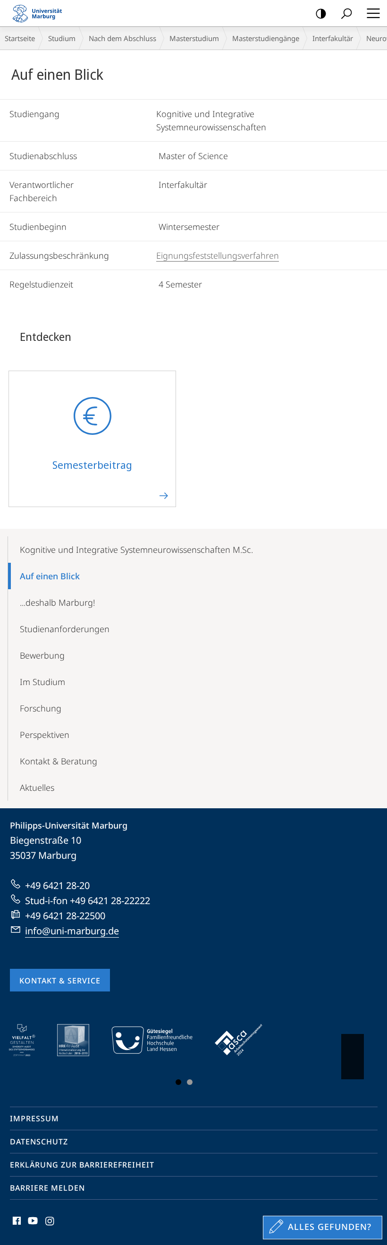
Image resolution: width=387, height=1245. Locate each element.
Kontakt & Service (60, 980)
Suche (346, 13)
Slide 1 (178, 1082)
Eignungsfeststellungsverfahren (217, 255)
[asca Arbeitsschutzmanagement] (245, 1040)
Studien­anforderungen (64, 629)
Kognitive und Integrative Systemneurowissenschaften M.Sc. (136, 549)
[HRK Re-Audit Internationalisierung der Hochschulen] (79, 1040)
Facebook (16, 1226)
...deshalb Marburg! (57, 602)
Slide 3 (190, 1082)
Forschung (40, 708)
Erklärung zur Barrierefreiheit (82, 1165)
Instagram (50, 1226)
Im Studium (42, 681)
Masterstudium (194, 38)
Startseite (20, 38)
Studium (62, 38)
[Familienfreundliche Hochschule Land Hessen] (158, 1040)
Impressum (34, 1118)
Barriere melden (47, 1188)
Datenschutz (39, 1141)
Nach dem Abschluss (122, 38)
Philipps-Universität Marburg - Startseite (40, 13)
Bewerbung (42, 655)
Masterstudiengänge (265, 38)
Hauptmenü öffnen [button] (373, 13)
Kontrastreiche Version (321, 13)
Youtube (32, 1226)
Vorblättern (352, 1056)
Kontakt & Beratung (58, 761)
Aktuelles (37, 787)
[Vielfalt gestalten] (28, 1040)
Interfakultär (332, 38)
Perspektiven (44, 734)
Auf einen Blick (50, 576)
